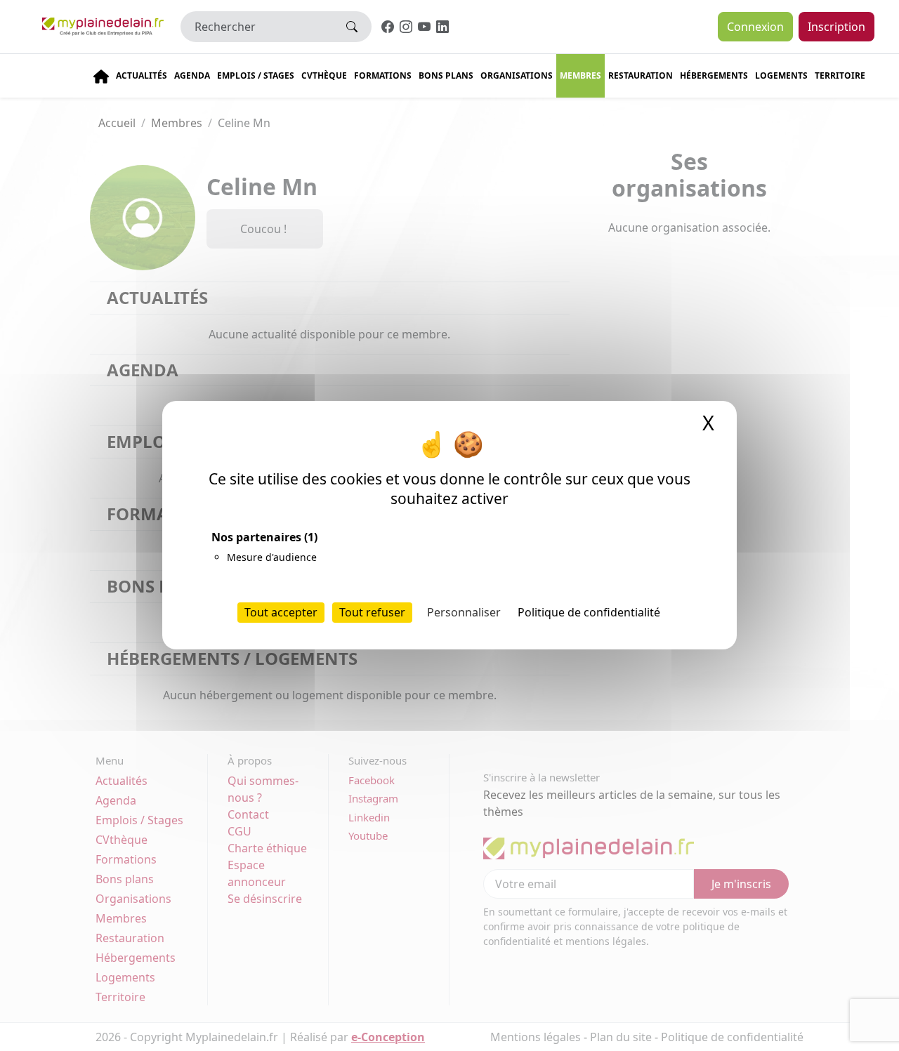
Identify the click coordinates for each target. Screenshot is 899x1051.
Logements (781, 75)
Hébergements (714, 75)
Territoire (840, 75)
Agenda (192, 75)
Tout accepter (280, 613)
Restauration (640, 75)
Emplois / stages (255, 75)
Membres (580, 75)
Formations (383, 75)
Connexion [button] (755, 26)
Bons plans (446, 75)
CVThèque (324, 75)
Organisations (516, 75)
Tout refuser (372, 613)
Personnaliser (464, 613)
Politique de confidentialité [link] (589, 613)
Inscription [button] (836, 26)
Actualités (141, 75)
